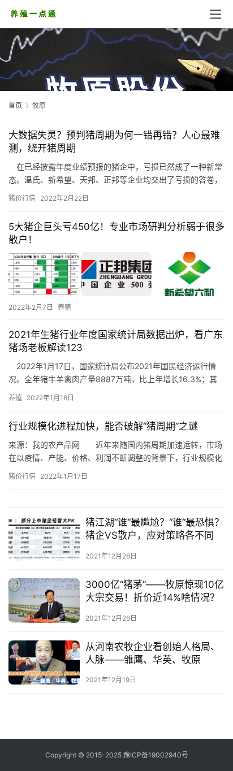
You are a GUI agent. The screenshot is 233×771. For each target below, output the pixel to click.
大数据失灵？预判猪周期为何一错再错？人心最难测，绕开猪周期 (114, 141)
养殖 (64, 307)
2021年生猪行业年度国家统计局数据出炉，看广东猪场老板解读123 (115, 341)
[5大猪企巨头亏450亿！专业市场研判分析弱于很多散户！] (116, 274)
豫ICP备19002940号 (155, 755)
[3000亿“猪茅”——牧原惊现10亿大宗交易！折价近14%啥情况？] (44, 600)
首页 (15, 105)
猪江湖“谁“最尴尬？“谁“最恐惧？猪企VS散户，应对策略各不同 (154, 529)
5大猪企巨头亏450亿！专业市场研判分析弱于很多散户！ (116, 233)
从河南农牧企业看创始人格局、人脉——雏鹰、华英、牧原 (152, 653)
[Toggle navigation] (215, 14)
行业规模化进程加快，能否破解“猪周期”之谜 (103, 426)
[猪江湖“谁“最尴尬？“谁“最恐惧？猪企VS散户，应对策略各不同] (44, 538)
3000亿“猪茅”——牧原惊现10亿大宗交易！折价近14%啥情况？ (154, 591)
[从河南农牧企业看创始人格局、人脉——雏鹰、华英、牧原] (44, 662)
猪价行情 (22, 198)
